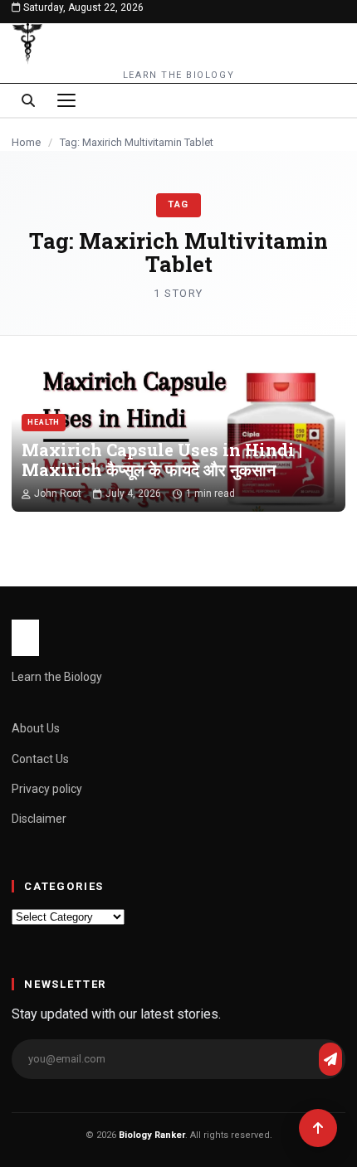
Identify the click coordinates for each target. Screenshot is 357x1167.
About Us (36, 728)
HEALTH (43, 422)
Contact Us (40, 759)
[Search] (28, 100)
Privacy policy (47, 788)
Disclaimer (39, 818)
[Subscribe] (330, 1059)
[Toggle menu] (66, 100)
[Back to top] (318, 1128)
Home (26, 142)
